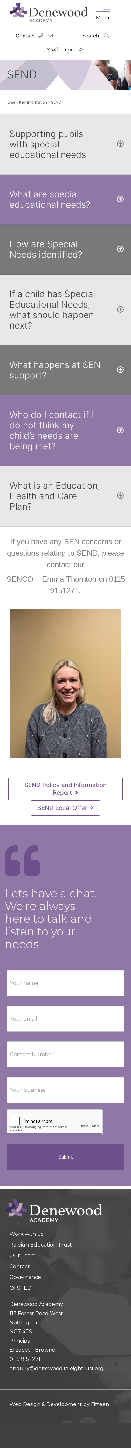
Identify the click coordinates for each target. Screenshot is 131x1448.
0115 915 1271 (25, 1359)
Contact (25, 35)
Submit (65, 1156)
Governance (25, 1277)
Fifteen (100, 1404)
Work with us (26, 1234)
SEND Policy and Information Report (65, 788)
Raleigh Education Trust (41, 1245)
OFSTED (20, 1288)
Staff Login (61, 49)
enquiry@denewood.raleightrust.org (57, 1368)
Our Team (23, 1256)
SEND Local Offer (63, 808)
